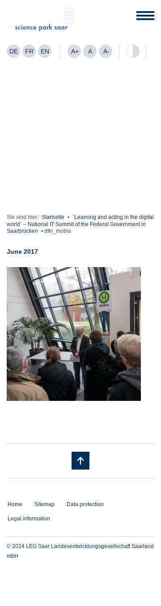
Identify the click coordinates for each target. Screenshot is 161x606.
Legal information (29, 518)
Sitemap (44, 504)
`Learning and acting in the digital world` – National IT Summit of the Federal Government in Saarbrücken (80, 224)
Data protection (85, 504)
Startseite (53, 217)
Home (15, 504)
